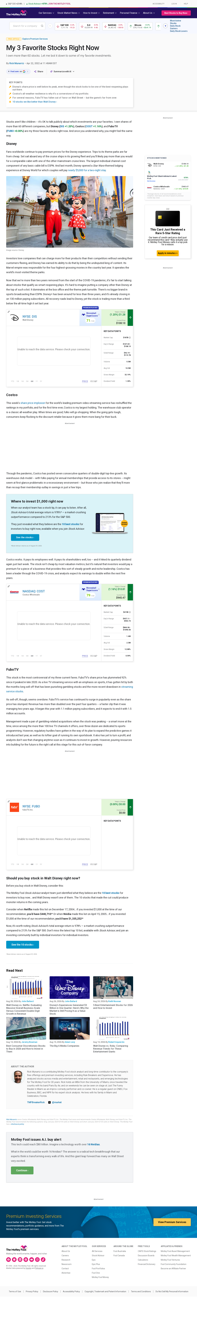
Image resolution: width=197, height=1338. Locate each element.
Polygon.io (39, 1268)
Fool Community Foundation (173, 1264)
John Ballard (27, 1001)
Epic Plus (96, 1264)
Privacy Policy (32, 1291)
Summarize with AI (62, 71)
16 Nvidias (93, 1144)
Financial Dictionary (146, 1264)
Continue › (22, 1170)
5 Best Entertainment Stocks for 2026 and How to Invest (113, 1006)
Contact (65, 1268)
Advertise (66, 1273)
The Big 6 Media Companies (64, 1045)
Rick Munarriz (16, 63)
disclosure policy (17, 1124)
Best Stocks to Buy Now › (176, 13)
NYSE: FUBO (31, 806)
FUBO (10, 130)
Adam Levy (70, 1042)
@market (57, 1102)
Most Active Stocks (175, 22)
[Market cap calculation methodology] (130, 337)
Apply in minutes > (168, 253)
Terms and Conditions (141, 1291)
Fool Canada (119, 1255)
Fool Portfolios (98, 1268)
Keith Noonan (114, 1001)
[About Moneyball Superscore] (99, 314)
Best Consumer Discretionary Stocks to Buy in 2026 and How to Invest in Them (25, 1048)
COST (89, 126)
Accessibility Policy (71, 1291)
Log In (174, 4)
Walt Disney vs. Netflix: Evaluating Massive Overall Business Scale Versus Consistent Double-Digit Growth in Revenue (24, 1009)
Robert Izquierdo (116, 1042)
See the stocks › (25, 537)
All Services (97, 1251)
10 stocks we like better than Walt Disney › (35, 101)
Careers (65, 1255)
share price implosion (32, 402)
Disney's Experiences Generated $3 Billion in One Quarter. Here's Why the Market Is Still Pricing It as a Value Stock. (69, 1009)
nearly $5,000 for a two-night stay (87, 170)
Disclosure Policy (50, 1291)
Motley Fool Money (100, 1277)
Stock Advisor (98, 1255)
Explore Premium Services (35, 39)
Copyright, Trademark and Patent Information (105, 1291)
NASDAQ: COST (33, 591)
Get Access (151, 181)
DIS (62, 126)
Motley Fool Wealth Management (176, 1255)
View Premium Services (172, 1222)
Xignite (28, 1268)
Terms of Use (15, 1291)
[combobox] (27, 26)
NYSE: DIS (29, 316)
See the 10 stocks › (22, 944)
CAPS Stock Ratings (147, 1251)
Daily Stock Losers (178, 31)
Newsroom (67, 1264)
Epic (94, 1260)
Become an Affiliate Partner (173, 1268)
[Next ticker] (165, 26)
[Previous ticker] (50, 26)
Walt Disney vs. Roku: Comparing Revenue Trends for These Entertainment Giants (110, 1048)
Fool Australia (119, 1251)
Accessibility (158, 4)
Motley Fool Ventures (170, 1260)
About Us (66, 1251)
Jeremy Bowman (29, 1042)
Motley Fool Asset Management (175, 1251)
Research (66, 1260)
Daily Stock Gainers (175, 27)
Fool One (96, 1273)
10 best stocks (70, 524)
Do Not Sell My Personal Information (172, 1291)
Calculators (143, 1260)
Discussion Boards (146, 1255)
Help (186, 4)
